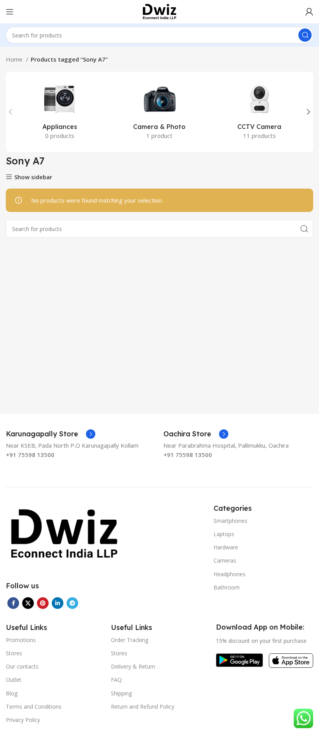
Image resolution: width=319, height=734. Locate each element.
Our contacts (22, 666)
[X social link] (28, 603)
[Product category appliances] (60, 111)
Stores (14, 653)
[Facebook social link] (13, 603)
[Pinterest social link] (43, 603)
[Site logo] (159, 11)
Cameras (225, 560)
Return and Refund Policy (142, 706)
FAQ (116, 679)
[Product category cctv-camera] (259, 111)
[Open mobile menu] (10, 11)
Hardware (226, 547)
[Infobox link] (50, 434)
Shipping (121, 693)
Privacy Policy (23, 719)
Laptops (224, 534)
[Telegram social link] (72, 603)
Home (15, 59)
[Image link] (64, 533)
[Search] (305, 35)
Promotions (21, 640)
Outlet (13, 679)
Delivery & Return (133, 666)
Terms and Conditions (33, 706)
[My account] (309, 11)
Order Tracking (129, 640)
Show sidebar (33, 177)
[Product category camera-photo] (160, 111)
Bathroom (227, 587)
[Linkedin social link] (57, 603)
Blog (12, 693)
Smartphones (230, 520)
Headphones (229, 574)
